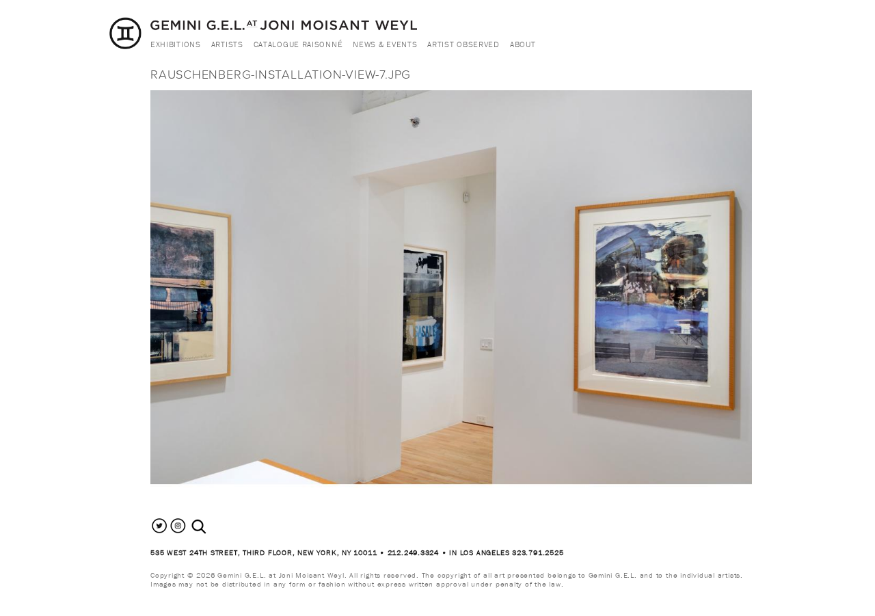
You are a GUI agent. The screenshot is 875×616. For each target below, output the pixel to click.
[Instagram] (178, 532)
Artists (227, 44)
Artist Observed (463, 44)
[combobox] (213, 527)
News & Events (385, 44)
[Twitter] (159, 532)
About (523, 44)
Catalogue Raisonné (298, 44)
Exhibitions (175, 44)
